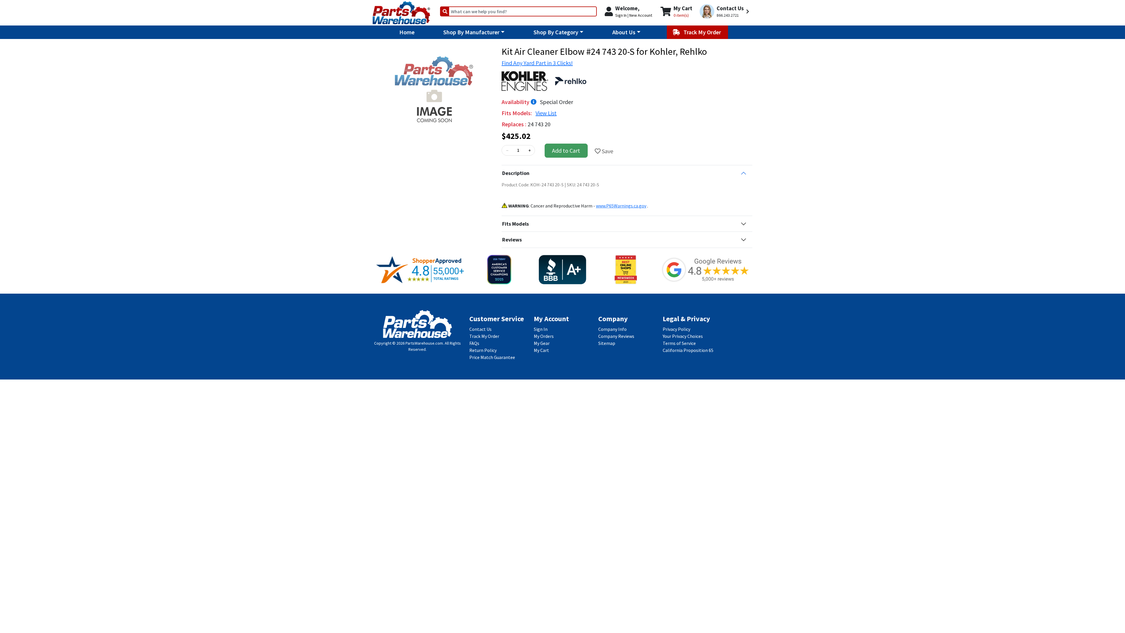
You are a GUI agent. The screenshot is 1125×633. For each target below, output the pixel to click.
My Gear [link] (542, 343)
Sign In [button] (621, 15)
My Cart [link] (541, 350)
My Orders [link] (544, 336)
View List (546, 113)
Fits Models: (517, 113)
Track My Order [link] (484, 336)
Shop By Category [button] (555, 32)
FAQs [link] (474, 343)
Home (407, 32)
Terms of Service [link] (679, 343)
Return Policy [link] (483, 350)
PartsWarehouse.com (424, 343)
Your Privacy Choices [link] (683, 336)
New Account (640, 15)
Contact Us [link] (480, 329)
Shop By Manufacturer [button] (471, 32)
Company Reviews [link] (616, 336)
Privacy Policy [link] (676, 329)
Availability (516, 102)
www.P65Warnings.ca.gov (621, 206)
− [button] (507, 150)
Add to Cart (566, 150)
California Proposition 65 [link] (688, 350)
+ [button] (529, 150)
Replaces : (515, 124)
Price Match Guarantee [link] (492, 357)
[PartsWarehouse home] (401, 11)
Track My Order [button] (703, 32)
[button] (725, 12)
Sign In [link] (541, 329)
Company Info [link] (612, 329)
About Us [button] (623, 32)
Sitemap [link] (606, 343)
